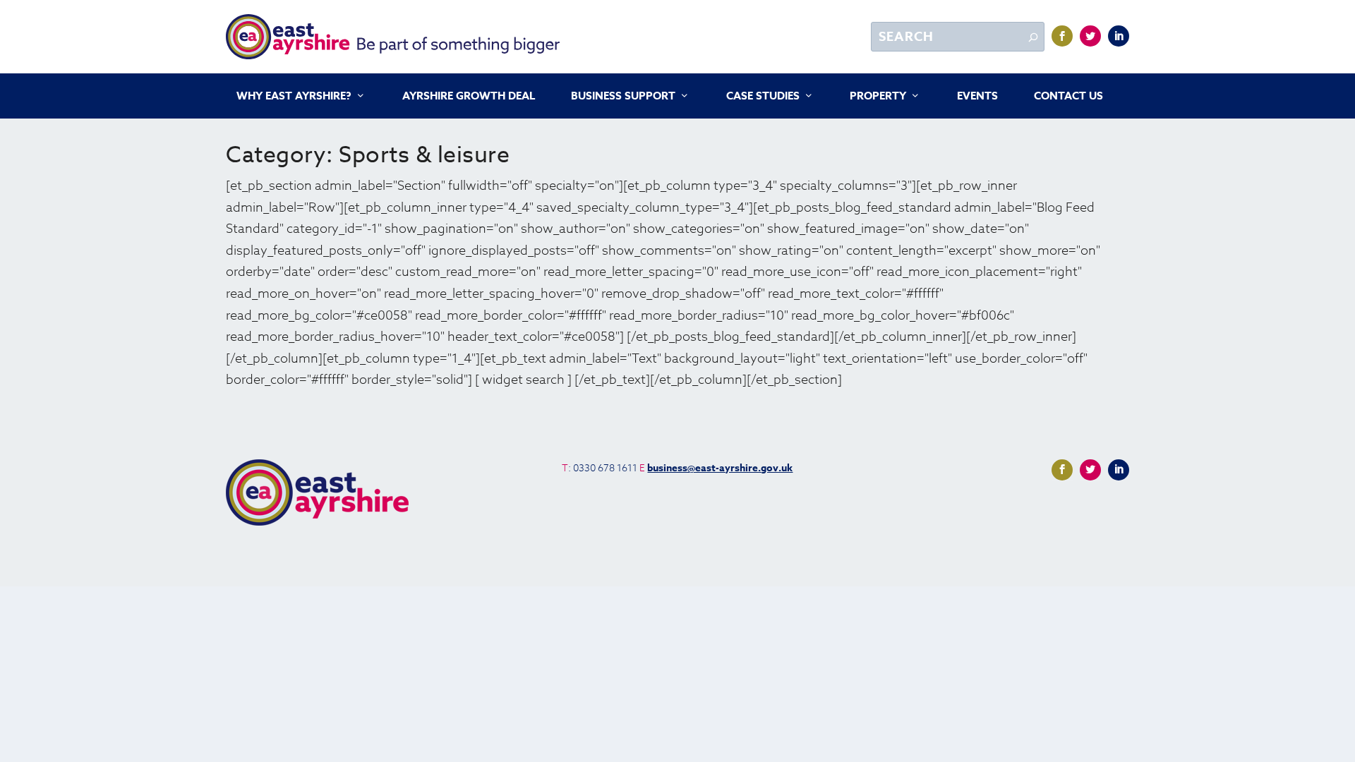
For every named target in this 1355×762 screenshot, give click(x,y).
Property (878, 96)
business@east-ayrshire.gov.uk (720, 468)
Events (977, 96)
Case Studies (763, 96)
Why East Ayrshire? (293, 96)
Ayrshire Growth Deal (468, 96)
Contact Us (1068, 96)
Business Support (623, 96)
